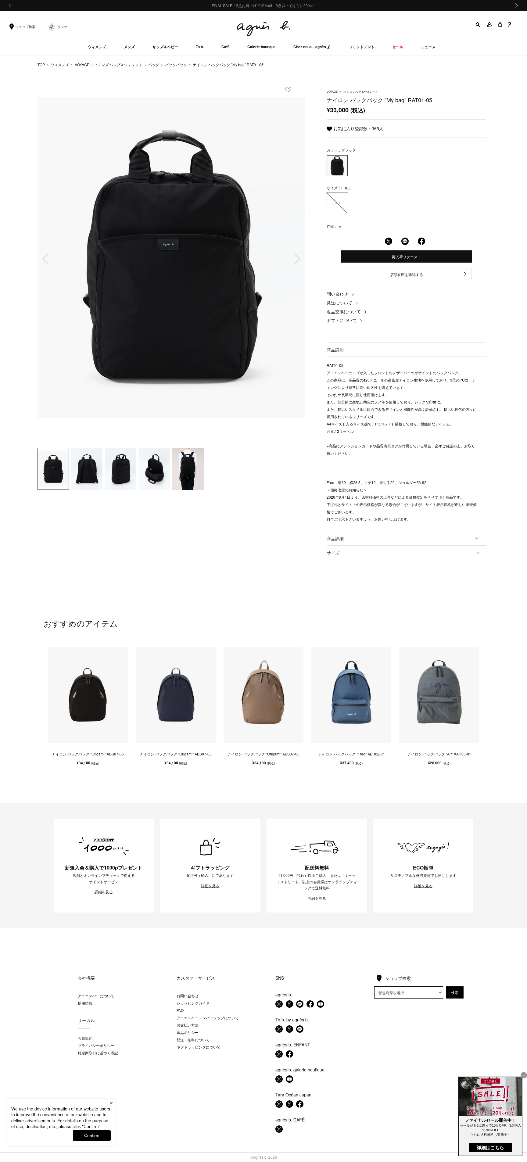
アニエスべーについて (96, 995)
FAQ (180, 1010)
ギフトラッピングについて (198, 1046)
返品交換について (344, 311)
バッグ (153, 64)
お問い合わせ (188, 995)
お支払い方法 (188, 1025)
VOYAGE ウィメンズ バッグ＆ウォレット (108, 64)
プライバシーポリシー (96, 1045)
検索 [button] (454, 992)
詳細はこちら (490, 1147)
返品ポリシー (188, 1032)
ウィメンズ (60, 64)
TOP (41, 64)
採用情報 (85, 1003)
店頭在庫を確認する (406, 274)
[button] (478, 24)
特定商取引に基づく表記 (98, 1052)
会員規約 (85, 1038)
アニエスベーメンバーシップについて (208, 1017)
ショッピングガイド (193, 1003)
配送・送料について (193, 1039)
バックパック (176, 64)
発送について (339, 302)
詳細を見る (104, 891)
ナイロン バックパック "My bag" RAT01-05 (228, 64)
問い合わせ (337, 294)
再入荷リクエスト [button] (406, 256)
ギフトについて (342, 320)
